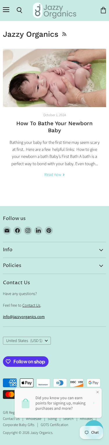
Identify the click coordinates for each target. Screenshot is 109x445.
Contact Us (31, 305)
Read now (53, 175)
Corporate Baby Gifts (18, 424)
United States (24, 341)
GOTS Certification (54, 424)
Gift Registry (12, 412)
